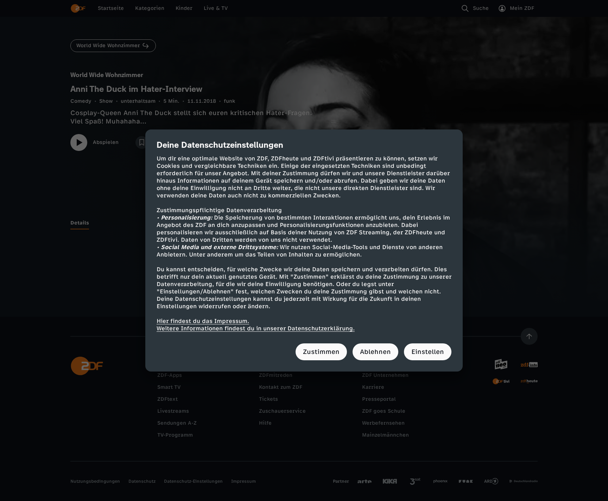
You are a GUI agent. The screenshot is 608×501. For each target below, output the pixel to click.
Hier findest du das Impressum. (203, 321)
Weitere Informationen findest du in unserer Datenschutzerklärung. (256, 328)
